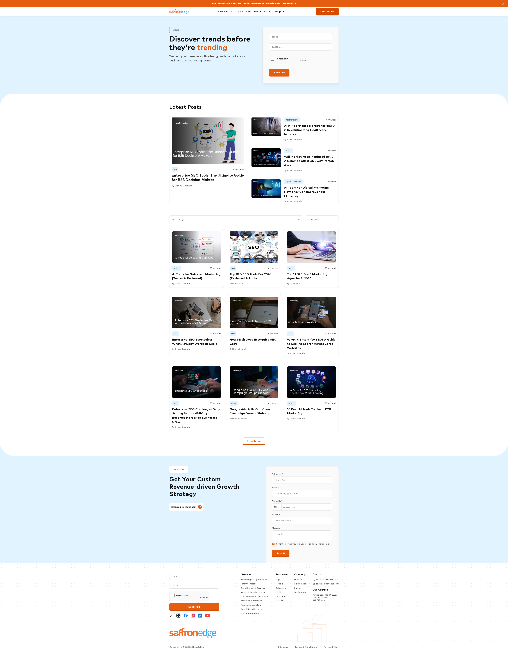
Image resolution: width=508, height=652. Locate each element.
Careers (297, 588)
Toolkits (279, 592)
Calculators (281, 588)
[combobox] (277, 507)
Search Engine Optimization (254, 579)
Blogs (278, 579)
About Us (298, 579)
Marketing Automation (251, 600)
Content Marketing (250, 613)
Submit (280, 553)
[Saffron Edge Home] (179, 11)
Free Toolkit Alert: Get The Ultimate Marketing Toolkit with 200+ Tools (253, 3)
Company (279, 11)
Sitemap (283, 647)
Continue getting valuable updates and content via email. (303, 544)
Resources (260, 11)
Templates (281, 596)
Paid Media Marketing (251, 605)
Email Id (276, 487)
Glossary (279, 600)
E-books (279, 583)
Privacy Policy (331, 647)
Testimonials (300, 592)
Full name (277, 474)
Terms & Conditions (306, 647)
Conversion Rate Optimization (255, 596)
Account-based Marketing (253, 592)
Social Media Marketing (251, 609)
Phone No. (277, 501)
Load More (254, 441)
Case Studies (243, 11)
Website (276, 514)
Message (276, 528)
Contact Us (327, 11)
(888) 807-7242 (330, 579)
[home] (193, 633)
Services (223, 11)
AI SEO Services (248, 583)
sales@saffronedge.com (183, 506)
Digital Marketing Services (253, 588)
